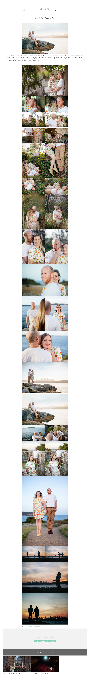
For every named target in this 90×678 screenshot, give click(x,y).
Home (37, 637)
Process (44, 637)
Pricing (52, 637)
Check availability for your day (45, 641)
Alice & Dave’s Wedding (34, 626)
